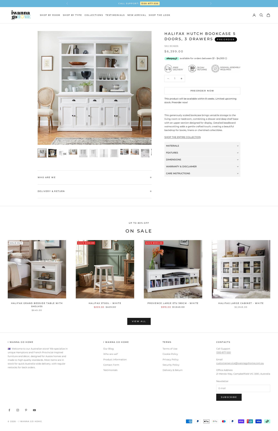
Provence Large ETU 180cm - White (173, 303)
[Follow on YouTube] (34, 410)
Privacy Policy (171, 359)
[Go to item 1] (42, 153)
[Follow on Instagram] (17, 410)
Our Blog (108, 348)
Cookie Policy (170, 354)
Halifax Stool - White (105, 303)
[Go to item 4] (73, 152)
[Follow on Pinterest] (26, 410)
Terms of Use (170, 348)
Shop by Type (72, 15)
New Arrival (136, 15)
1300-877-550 (150, 3)
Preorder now (202, 91)
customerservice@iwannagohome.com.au (240, 363)
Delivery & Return (172, 370)
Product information (115, 359)
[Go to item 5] (83, 153)
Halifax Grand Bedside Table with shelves (37, 305)
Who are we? (110, 354)
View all (139, 321)
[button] (202, 145)
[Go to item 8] (114, 153)
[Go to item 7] (103, 153)
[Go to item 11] (145, 153)
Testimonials (115, 15)
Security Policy (171, 364)
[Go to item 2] (52, 153)
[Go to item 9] (124, 152)
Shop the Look (159, 15)
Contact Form (111, 364)
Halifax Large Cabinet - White (241, 303)
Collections (94, 15)
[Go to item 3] (62, 153)
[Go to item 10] (134, 152)
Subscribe (229, 397)
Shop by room (50, 15)
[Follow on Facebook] (9, 410)
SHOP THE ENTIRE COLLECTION (182, 137)
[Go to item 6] (93, 153)
